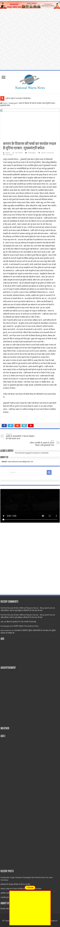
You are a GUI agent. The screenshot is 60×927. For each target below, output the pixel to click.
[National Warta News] (30, 81)
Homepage (5, 626)
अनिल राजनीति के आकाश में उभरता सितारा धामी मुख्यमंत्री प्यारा (42, 443)
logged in (29, 453)
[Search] (49, 472)
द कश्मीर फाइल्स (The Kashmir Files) (25, 626)
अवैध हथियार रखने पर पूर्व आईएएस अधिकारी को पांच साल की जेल (21, 610)
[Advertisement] (30, 561)
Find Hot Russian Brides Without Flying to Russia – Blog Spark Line (26, 608)
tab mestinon (6, 630)
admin (7, 153)
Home (4, 103)
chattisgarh (13, 103)
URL (2, 622)
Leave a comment (47, 153)
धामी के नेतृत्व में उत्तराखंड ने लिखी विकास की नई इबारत (23, 98)
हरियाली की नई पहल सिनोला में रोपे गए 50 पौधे (15, 884)
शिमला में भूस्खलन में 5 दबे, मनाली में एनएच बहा (21, 622)
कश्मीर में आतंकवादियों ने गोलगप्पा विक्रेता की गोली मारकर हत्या (20, 436)
